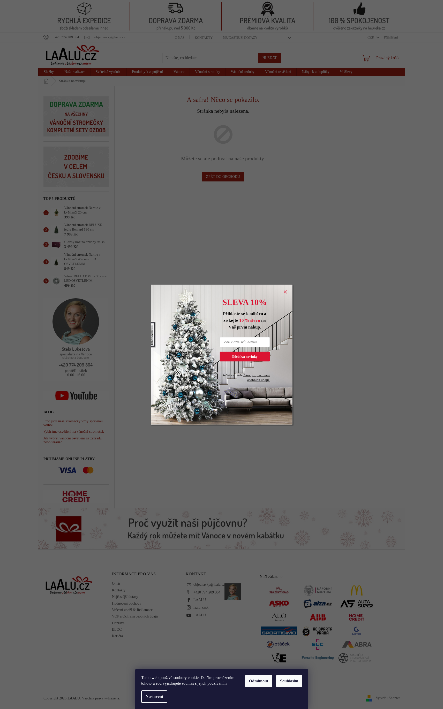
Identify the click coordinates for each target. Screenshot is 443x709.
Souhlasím (289, 681)
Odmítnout (258, 681)
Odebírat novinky (245, 356)
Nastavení (154, 696)
